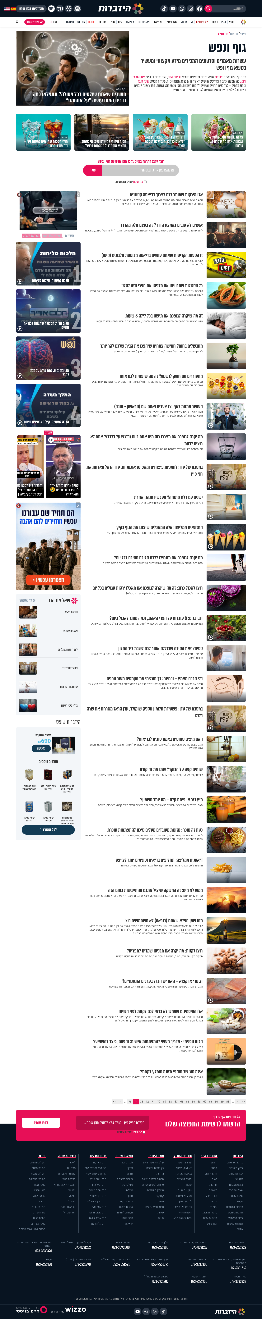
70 (158, 1101)
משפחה (213, 1190)
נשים (214, 1179)
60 (216, 1101)
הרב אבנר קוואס (97, 1218)
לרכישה (41, 748)
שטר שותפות (202, 22)
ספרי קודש (127, 1218)
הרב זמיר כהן (186, 22)
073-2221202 (160, 1281)
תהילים (41, 1201)
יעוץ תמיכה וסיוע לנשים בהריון (152, 1259)
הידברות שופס (235, 1212)
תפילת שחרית (37, 1162)
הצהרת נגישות (235, 1223)
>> (114, 1101)
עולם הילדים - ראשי (153, 1162)
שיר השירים (39, 1212)
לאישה (72, 1162)
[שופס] (69, 8)
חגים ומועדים (210, 1218)
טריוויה (160, 1201)
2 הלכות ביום (236, 1184)
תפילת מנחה (38, 1168)
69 (164, 1101)
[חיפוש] (208, 8)
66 (181, 1101)
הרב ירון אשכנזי (98, 1196)
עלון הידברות (236, 1173)
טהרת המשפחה (67, 1173)
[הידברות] (120, 9)
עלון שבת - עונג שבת (157, 1242)
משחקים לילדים (155, 1190)
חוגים (161, 1218)
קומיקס (160, 1196)
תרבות (213, 1201)
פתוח (189, 1184)
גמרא (130, 1173)
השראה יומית (185, 1212)
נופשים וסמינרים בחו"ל (156, 1276)
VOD (231, 22)
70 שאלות (157, 22)
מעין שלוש (39, 1190)
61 (210, 1101)
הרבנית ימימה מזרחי (65, 1184)
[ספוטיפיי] (51, 8)
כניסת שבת (237, 1196)
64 (193, 1101)
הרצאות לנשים (68, 1207)
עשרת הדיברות (125, 1179)
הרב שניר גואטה (97, 1190)
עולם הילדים (171, 22)
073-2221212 (199, 1247)
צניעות (72, 1190)
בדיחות (160, 1173)
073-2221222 (238, 1247)
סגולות (129, 1190)
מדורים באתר (209, 1156)
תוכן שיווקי (212, 1223)
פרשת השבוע (210, 1212)
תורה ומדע (211, 1196)
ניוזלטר (239, 1179)
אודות (240, 1229)
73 (141, 1101)
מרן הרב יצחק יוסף (96, 1173)
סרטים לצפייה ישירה (153, 1179)
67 (176, 1101)
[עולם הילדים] (77, 8)
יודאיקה (129, 1223)
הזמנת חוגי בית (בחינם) (78, 1259)
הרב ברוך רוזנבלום (96, 1201)
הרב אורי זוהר (99, 1207)
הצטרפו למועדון (33, 22)
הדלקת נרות (69, 1179)
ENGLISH (69, 22)
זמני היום (129, 22)
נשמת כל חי (39, 1218)
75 (130, 1101)
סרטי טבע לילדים (154, 1207)
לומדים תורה (126, 1162)
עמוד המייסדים (235, 1218)
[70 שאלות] (60, 8)
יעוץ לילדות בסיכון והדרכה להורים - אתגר (34, 1244)
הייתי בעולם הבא (183, 1218)
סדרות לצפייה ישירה (153, 1184)
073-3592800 (121, 1247)
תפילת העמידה (37, 1179)
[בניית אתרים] (75, 1311)
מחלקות (102, 22)
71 (153, 1101)
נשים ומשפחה (67, 1156)
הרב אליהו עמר (98, 1223)
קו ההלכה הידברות (197, 1259)
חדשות (215, 22)
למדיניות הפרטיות (124, 182)
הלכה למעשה (184, 1179)
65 (187, 1101)
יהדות (214, 1162)
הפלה (72, 1196)
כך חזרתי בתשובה (182, 1207)
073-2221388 (160, 1247)
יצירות (160, 1212)
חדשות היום (210, 1173)
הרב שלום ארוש (97, 1212)
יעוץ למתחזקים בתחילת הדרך (75, 1242)
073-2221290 (82, 1264)
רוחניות (213, 1184)
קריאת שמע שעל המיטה (32, 1229)
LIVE (55, 22)
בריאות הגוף (175, 77)
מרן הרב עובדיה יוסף (95, 1168)
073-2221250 (199, 1281)
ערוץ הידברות (236, 1168)
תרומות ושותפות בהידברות (193, 1242)
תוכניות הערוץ (183, 1156)
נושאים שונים (124, 1156)
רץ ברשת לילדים (155, 1168)
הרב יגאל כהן (99, 1184)
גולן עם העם (185, 1190)
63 (199, 1101)
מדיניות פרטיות (235, 1162)
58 (227, 1101)
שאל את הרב (143, 22)
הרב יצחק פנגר (98, 1179)
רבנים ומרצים (98, 1156)
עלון (120, 22)
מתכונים (71, 1168)
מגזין (223, 22)
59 (222, 1101)
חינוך (130, 1196)
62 (204, 1101)
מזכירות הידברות (237, 1242)
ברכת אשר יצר (37, 1223)
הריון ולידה (70, 1201)
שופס (112, 22)
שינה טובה (143, 81)
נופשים (239, 1201)
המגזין (214, 1168)
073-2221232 (83, 1247)
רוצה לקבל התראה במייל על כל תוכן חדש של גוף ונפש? (131, 161)
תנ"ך (130, 1168)
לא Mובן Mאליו (184, 1168)
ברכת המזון (39, 1184)
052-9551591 (159, 1264)
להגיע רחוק (185, 1201)
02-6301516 (238, 1268)
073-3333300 (198, 1264)
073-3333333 (238, 1281)
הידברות (218, 77)
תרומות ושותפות (234, 1207)
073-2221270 (44, 1264)
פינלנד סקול (126, 1184)
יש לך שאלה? (27, 600)
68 (170, 1101)
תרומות (91, 22)
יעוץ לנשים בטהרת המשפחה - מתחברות (229, 1261)
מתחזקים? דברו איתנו (31, 8)
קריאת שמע (39, 1196)
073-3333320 (43, 1251)
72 (147, 1101)
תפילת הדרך (38, 1207)
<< (243, 1101)
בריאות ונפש (126, 1201)
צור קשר (81, 22)
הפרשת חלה (69, 1212)
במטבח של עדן (183, 1173)
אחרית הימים (126, 1207)
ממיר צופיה (240, 1276)
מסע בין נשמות (184, 1196)
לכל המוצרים (48, 830)
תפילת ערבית (38, 1173)
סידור (42, 1156)
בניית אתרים (57, 1311)
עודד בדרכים (185, 1162)
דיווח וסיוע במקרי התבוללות (115, 1259)
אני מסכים (129, 182)
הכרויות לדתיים (125, 1212)
